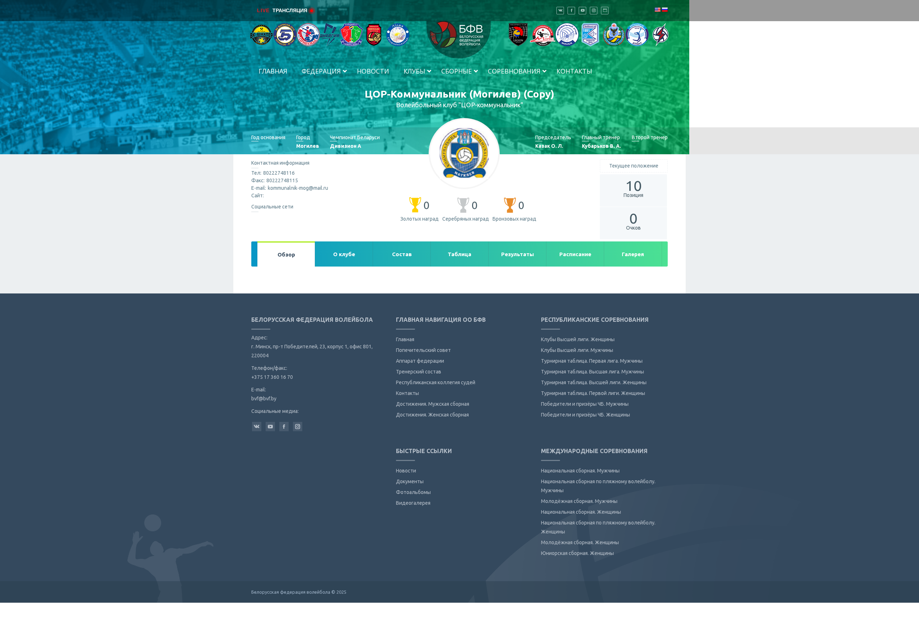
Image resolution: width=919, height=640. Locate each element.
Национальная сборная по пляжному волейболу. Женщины (598, 527)
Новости (406, 471)
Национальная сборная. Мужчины (580, 471)
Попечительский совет (423, 350)
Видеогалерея (413, 503)
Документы (410, 481)
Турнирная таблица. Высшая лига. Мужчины (592, 372)
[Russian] (664, 10)
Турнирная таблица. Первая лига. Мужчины (592, 361)
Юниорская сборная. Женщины (577, 553)
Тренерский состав (418, 372)
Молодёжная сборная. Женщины (580, 542)
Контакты (407, 393)
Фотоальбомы (413, 492)
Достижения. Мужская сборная (432, 404)
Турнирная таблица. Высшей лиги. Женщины (594, 382)
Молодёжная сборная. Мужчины (579, 501)
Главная (405, 339)
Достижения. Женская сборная (432, 415)
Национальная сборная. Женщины (581, 512)
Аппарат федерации (420, 361)
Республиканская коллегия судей (435, 382)
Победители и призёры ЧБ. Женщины (585, 415)
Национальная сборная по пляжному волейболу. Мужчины (598, 486)
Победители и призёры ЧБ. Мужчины (585, 404)
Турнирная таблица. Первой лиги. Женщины (593, 393)
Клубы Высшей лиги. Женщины (578, 339)
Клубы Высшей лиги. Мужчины (577, 350)
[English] (657, 10)
